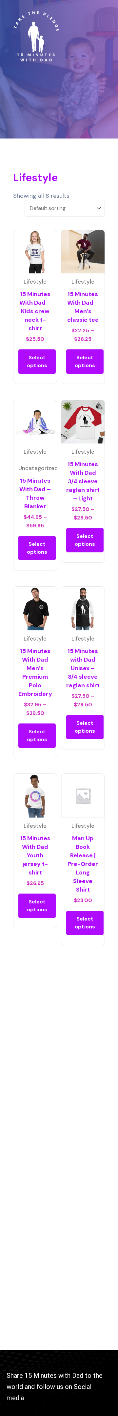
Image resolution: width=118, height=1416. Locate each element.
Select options (37, 361)
